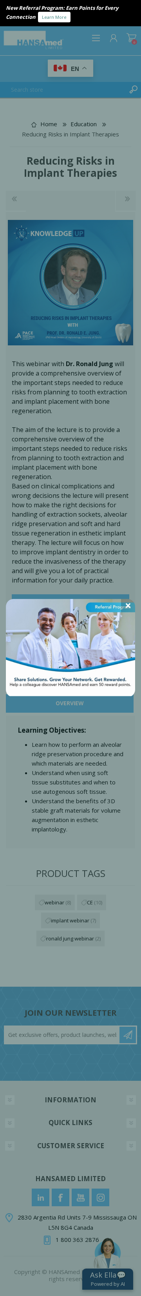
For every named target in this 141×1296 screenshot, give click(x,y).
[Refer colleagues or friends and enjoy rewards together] (70, 693)
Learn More (54, 17)
